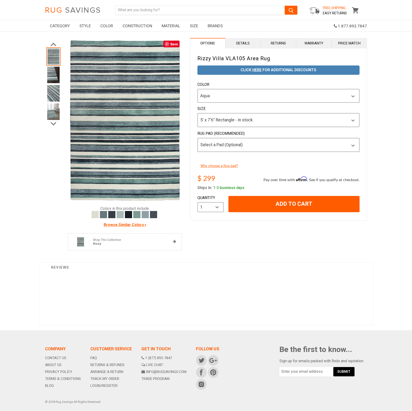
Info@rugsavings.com (166, 372)
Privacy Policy (58, 372)
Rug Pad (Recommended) (221, 133)
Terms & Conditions (63, 379)
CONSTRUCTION (137, 25)
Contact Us (55, 358)
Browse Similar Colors (124, 225)
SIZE (194, 25)
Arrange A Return (106, 372)
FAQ (93, 358)
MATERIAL (171, 25)
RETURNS (278, 43)
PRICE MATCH (349, 43)
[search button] (291, 10)
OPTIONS (207, 43)
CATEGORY (60, 25)
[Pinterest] (213, 372)
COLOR (106, 25)
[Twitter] (201, 360)
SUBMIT (343, 371)
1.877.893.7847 (352, 26)
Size (201, 109)
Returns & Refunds (107, 365)
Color (203, 85)
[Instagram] (201, 384)
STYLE (85, 25)
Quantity (206, 198)
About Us (53, 365)
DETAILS (243, 43)
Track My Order (104, 379)
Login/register (104, 386)
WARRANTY (313, 43)
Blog (49, 386)
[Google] (213, 360)
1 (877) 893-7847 (158, 358)
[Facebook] (201, 372)
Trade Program (155, 379)
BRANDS (215, 25)
